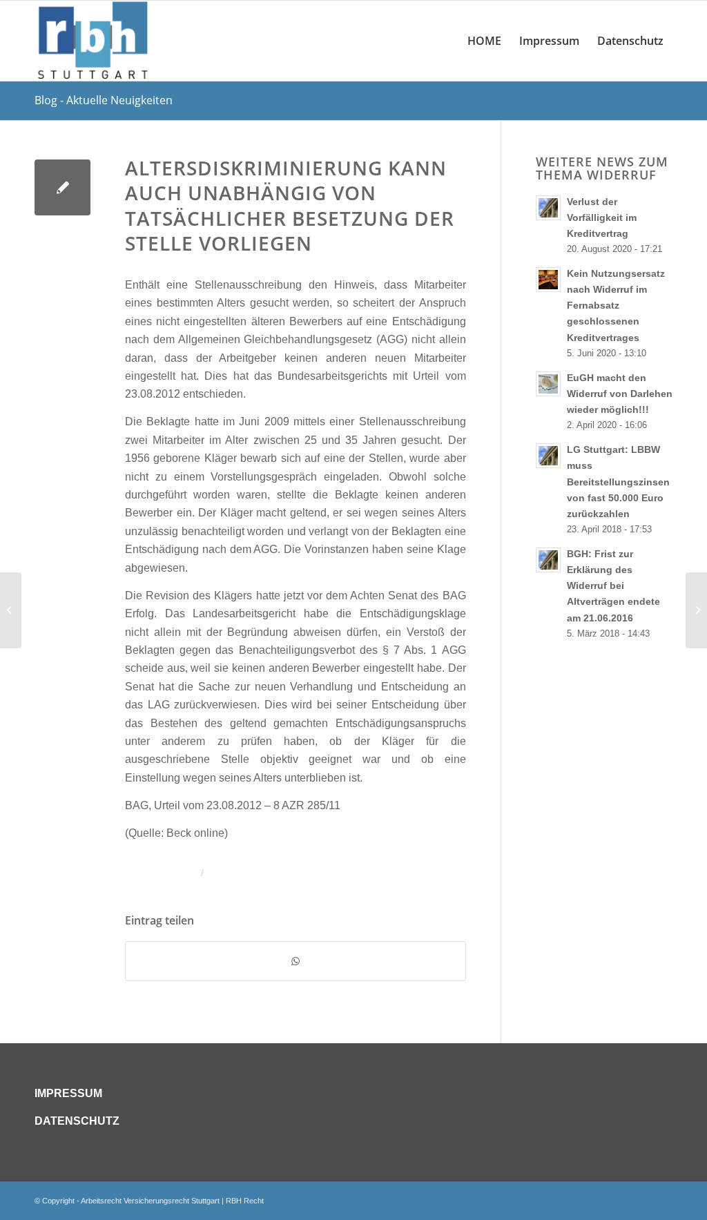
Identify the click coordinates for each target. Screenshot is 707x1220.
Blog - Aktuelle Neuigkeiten (104, 100)
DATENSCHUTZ (77, 1121)
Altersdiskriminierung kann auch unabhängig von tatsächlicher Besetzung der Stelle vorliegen (289, 205)
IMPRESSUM (68, 1093)
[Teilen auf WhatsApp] (295, 961)
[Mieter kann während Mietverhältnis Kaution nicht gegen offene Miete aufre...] (10, 610)
